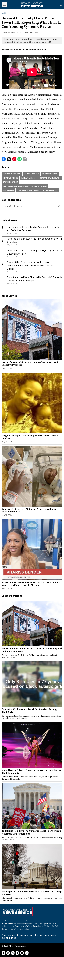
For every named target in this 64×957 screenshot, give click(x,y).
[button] (59, 206)
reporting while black (50, 178)
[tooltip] (4, 159)
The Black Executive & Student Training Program (25, 186)
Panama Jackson (28, 178)
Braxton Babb (9, 33)
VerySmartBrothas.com (28, 190)
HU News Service (31, 174)
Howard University (11, 174)
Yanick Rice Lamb (50, 190)
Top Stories (8, 190)
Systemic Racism (10, 182)
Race (4, 13)
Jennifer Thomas (49, 174)
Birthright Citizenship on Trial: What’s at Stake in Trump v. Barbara (32, 893)
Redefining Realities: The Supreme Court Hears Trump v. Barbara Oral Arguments (31, 832)
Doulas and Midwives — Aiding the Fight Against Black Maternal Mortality (29, 510)
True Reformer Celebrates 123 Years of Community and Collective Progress (30, 363)
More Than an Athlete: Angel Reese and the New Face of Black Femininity (32, 771)
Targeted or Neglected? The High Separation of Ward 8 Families (30, 437)
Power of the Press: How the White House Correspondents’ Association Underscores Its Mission (30, 265)
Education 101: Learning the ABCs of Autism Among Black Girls (29, 711)
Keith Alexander (10, 178)
